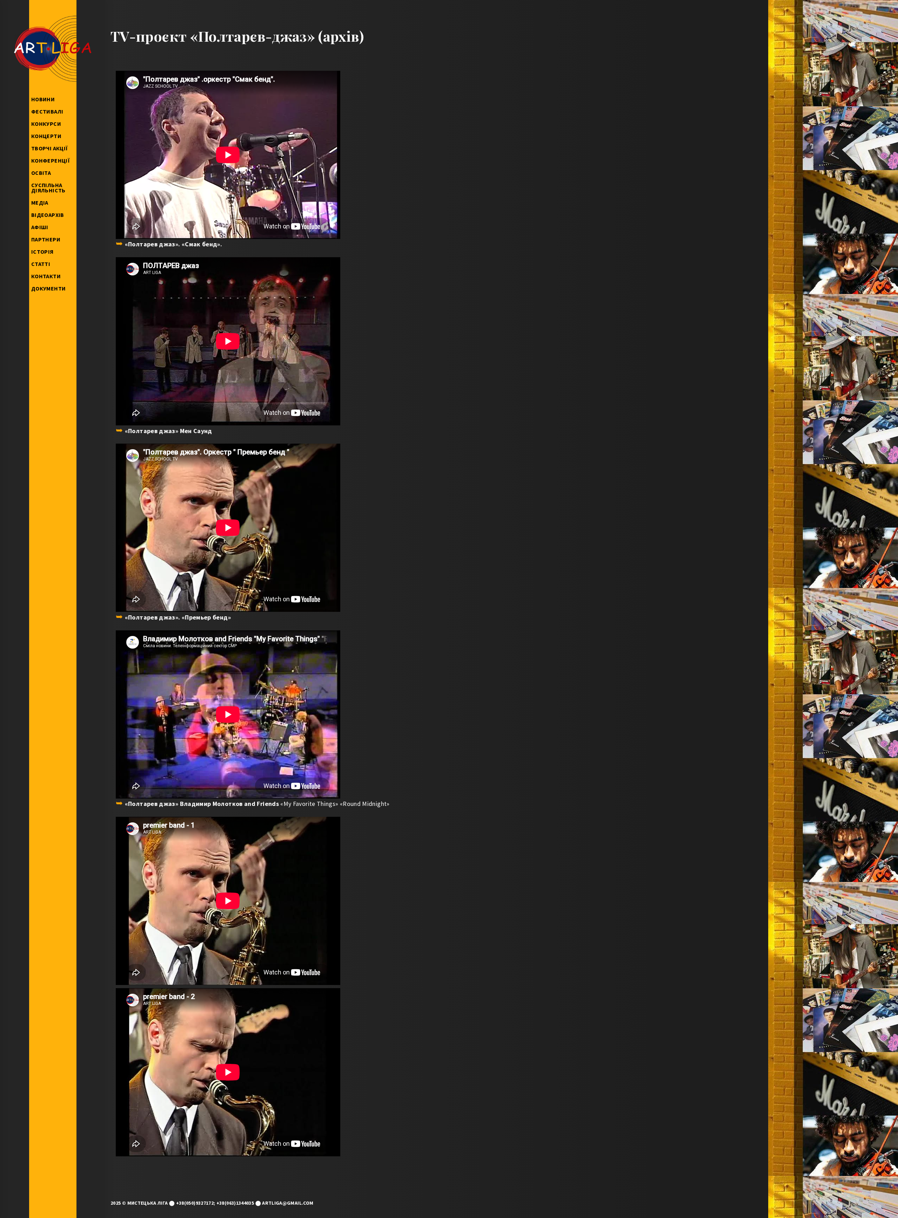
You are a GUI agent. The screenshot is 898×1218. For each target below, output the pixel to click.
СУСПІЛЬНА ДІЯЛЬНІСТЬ (48, 188)
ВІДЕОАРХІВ (47, 214)
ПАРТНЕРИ (45, 239)
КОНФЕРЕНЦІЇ (50, 160)
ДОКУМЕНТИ (48, 288)
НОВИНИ (43, 99)
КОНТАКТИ (46, 276)
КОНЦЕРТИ (46, 135)
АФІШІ (39, 227)
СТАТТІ (40, 263)
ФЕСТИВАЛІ (47, 111)
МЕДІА (39, 202)
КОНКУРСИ (46, 123)
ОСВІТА (41, 172)
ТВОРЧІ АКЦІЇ (49, 148)
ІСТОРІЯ (42, 251)
